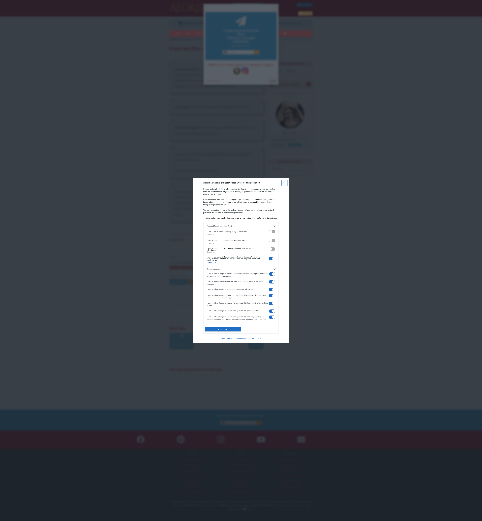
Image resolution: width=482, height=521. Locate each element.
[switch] (272, 231)
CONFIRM (223, 329)
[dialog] (241, 260)
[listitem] (241, 226)
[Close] (284, 183)
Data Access (241, 338)
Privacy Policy (255, 338)
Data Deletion (226, 338)
